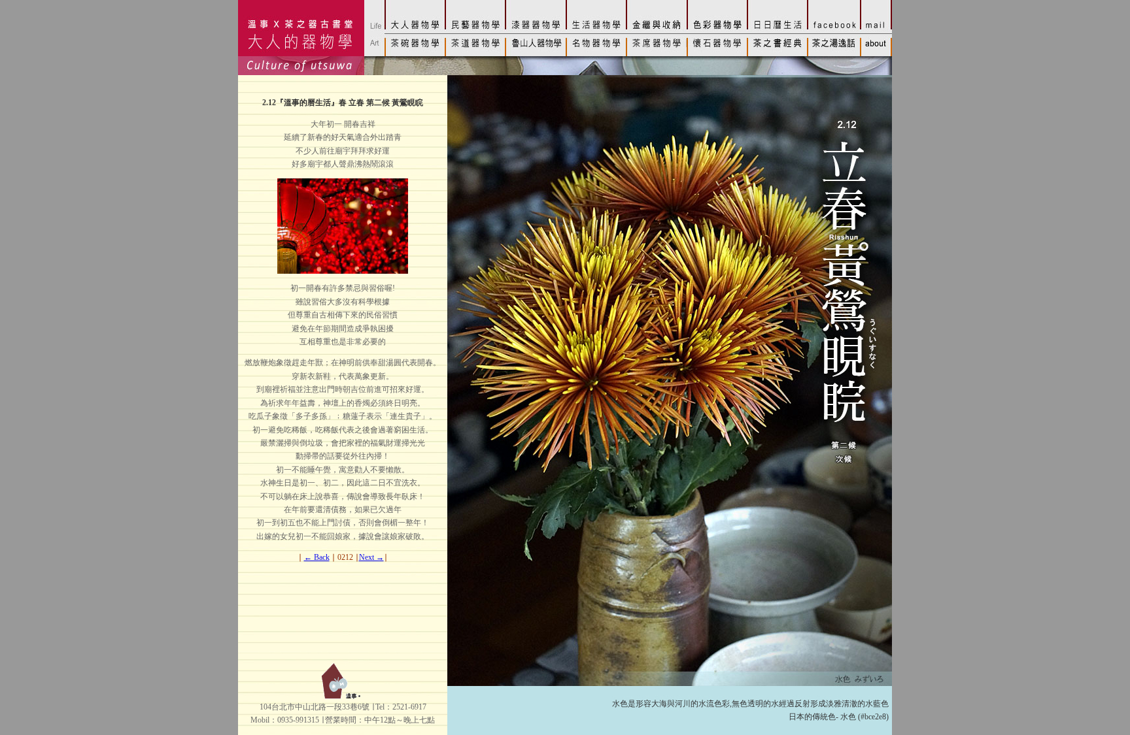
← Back (317, 557)
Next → (371, 557)
